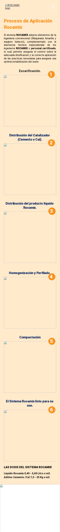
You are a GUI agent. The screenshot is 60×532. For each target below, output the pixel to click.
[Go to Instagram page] (11, 522)
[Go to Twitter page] (6, 522)
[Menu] (53, 6)
